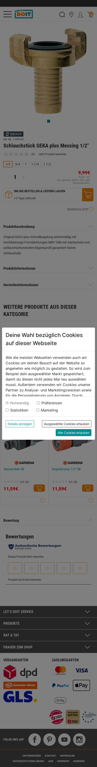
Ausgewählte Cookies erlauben (66, 424)
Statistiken (19, 410)
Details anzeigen (20, 424)
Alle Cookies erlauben (73, 433)
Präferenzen (52, 403)
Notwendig (19, 403)
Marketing (49, 410)
